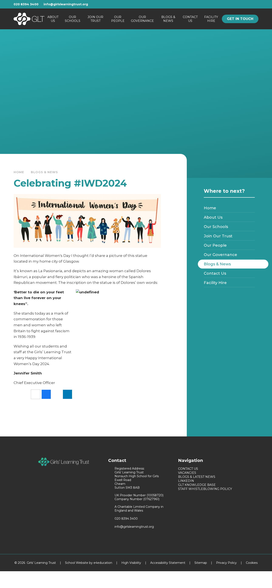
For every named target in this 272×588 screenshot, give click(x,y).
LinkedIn (186, 481)
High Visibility (131, 563)
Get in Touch (240, 19)
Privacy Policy (226, 563)
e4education (103, 563)
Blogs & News (44, 172)
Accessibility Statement (167, 563)
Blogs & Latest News (196, 477)
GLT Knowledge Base (197, 485)
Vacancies (187, 473)
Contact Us (188, 469)
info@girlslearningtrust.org (66, 4)
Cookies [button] (252, 563)
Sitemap (200, 563)
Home (19, 172)
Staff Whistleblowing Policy (205, 489)
